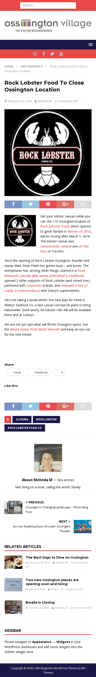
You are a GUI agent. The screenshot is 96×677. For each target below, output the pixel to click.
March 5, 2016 (37, 589)
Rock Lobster (46, 419)
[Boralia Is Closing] (13, 607)
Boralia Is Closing (40, 602)
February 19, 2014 (39, 562)
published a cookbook (67, 276)
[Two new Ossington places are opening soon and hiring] (13, 584)
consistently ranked (55, 246)
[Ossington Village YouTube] (61, 53)
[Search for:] (48, 5)
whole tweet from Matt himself (35, 329)
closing (22, 419)
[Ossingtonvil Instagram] (35, 53)
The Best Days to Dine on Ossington (57, 557)
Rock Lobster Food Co (25, 428)
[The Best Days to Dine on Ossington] (13, 562)
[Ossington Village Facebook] (44, 53)
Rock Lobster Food (54, 226)
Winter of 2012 (79, 231)
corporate (34, 285)
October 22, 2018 (39, 607)
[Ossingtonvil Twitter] (52, 53)
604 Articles (66, 480)
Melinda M (45, 101)
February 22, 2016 (20, 101)
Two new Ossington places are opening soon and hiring (52, 582)
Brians (54, 589)
